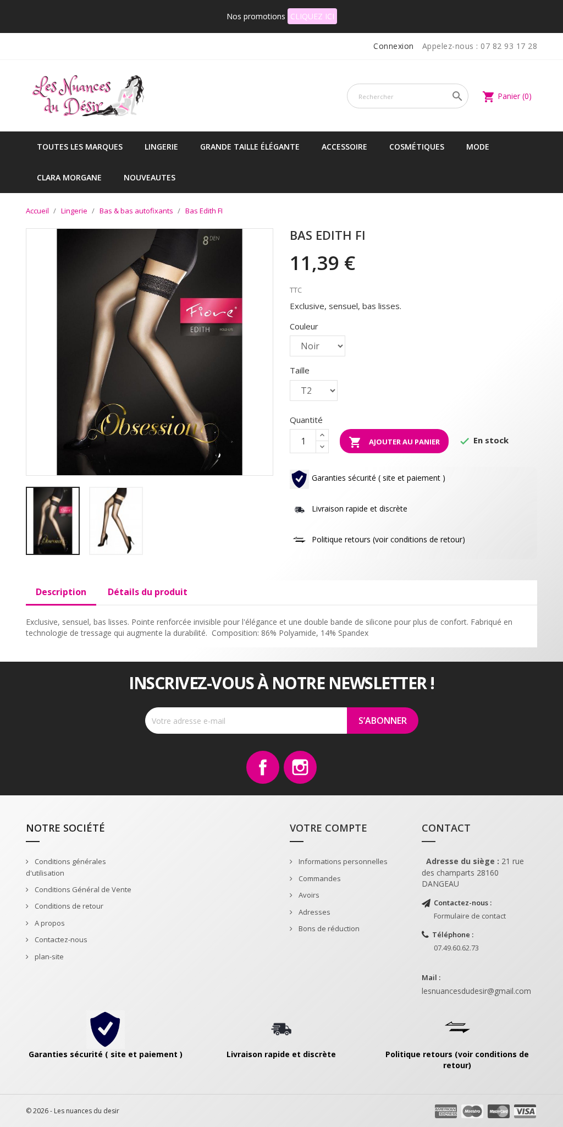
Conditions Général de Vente (82, 889)
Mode (477, 146)
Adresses (313, 912)
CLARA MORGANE (69, 177)
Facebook (262, 767)
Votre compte (328, 827)
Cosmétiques (416, 146)
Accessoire (344, 146)
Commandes (319, 878)
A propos (49, 923)
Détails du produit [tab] (147, 592)
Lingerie (161, 146)
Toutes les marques (80, 146)
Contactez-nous (60, 939)
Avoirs (308, 895)
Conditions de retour (68, 906)
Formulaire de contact (470, 916)
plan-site (48, 956)
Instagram (300, 767)
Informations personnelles (342, 861)
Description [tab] (61, 592)
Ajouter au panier (394, 442)
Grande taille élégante (250, 146)
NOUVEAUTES (149, 177)
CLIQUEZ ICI (312, 16)
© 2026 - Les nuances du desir (72, 1110)
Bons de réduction (328, 928)
